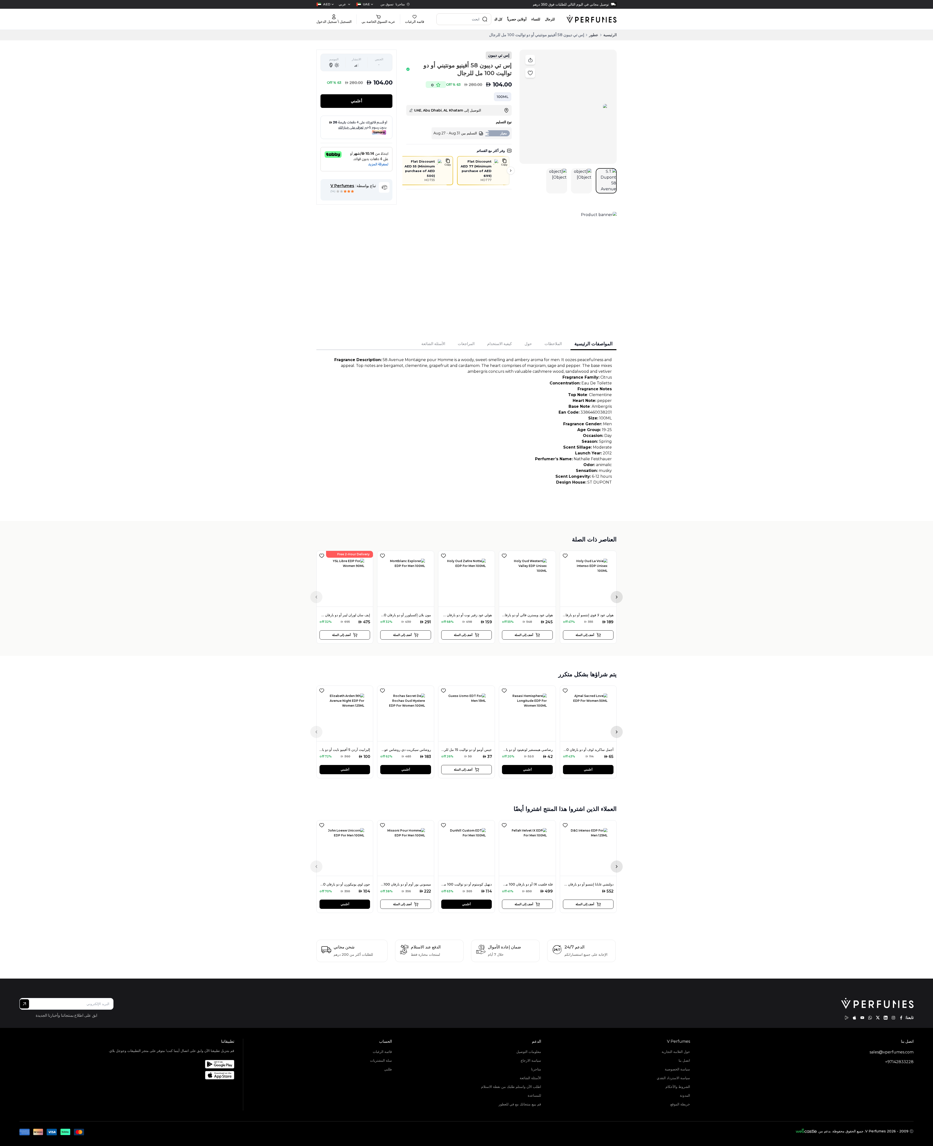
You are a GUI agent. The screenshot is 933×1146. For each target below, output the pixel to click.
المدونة (685, 1095)
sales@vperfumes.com (892, 1052)
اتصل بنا (684, 1060)
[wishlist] (322, 555)
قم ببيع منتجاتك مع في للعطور (520, 1104)
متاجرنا (536, 1069)
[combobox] (364, 4)
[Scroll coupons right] (511, 170)
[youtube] (862, 1018)
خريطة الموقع (680, 1104)
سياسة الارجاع (531, 1060)
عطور (593, 35)
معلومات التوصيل (528, 1052)
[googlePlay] (847, 1018)
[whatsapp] (870, 1018)
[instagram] (893, 1018)
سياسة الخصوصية (677, 1069)
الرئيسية (610, 35)
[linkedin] (886, 1018)
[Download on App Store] (171, 1075)
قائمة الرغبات (382, 1052)
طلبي (388, 1069)
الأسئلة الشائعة (530, 1078)
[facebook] (901, 1018)
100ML (503, 97)
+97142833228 (899, 1061)
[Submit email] (24, 1003)
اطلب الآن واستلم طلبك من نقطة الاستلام (511, 1087)
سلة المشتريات (381, 1060)
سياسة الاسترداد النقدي (673, 1078)
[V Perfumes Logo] (591, 19)
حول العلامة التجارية (676, 1052)
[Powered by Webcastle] (806, 1131)
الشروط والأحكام (677, 1087)
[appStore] (854, 1018)
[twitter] (878, 1018)
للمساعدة (534, 1095)
